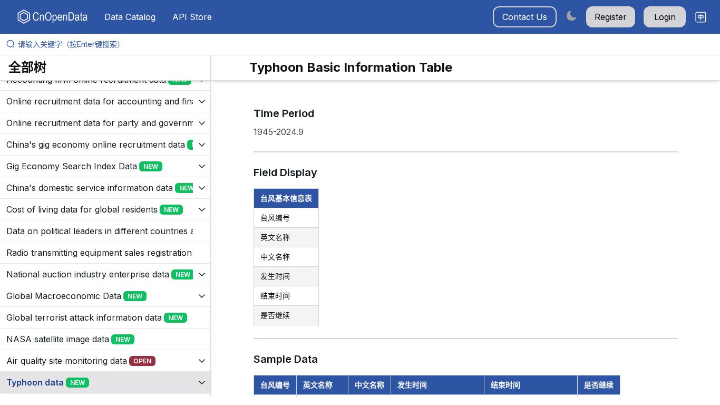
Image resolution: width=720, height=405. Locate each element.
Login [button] (665, 17)
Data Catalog (129, 17)
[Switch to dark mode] (571, 15)
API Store (192, 17)
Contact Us (524, 17)
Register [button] (611, 17)
